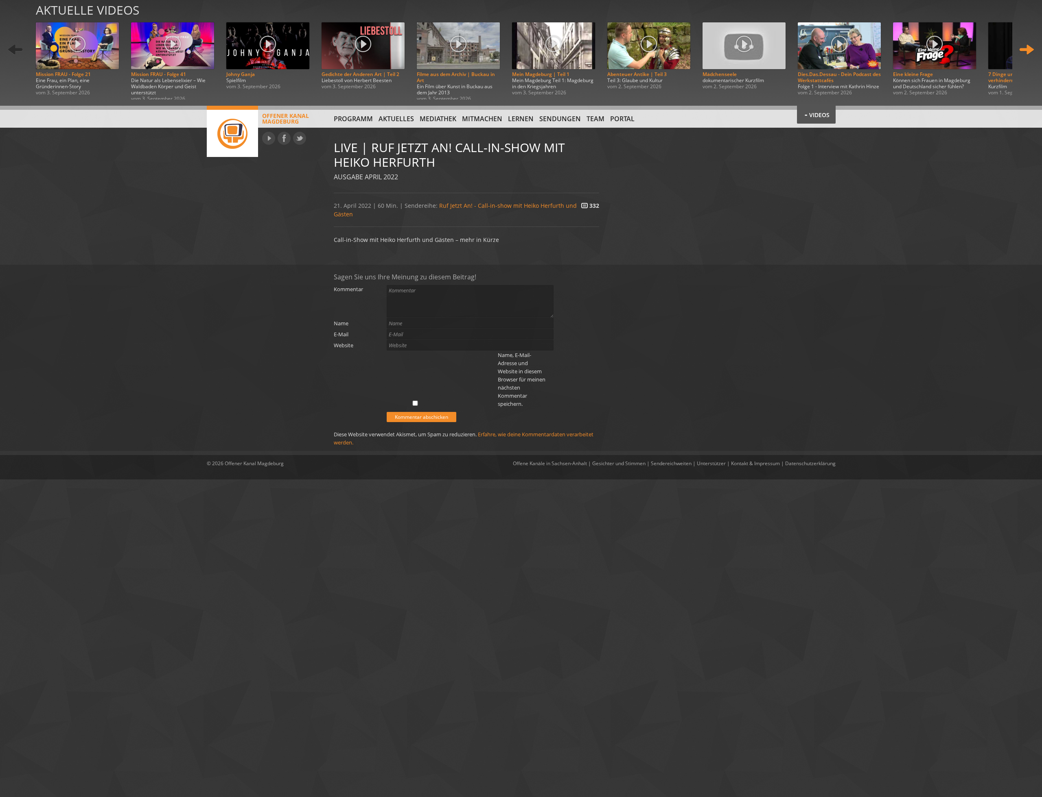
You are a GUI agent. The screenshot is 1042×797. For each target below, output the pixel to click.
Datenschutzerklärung (810, 463)
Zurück (15, 50)
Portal (622, 118)
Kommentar (348, 289)
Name (341, 323)
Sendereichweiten (671, 463)
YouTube (268, 138)
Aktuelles (396, 118)
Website (343, 345)
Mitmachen (482, 118)
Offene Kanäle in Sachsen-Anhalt (550, 463)
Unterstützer (711, 463)
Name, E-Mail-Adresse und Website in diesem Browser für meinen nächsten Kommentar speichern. (521, 379)
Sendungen (560, 118)
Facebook (284, 138)
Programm (353, 118)
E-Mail (341, 334)
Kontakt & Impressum (755, 463)
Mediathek (438, 118)
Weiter (1026, 50)
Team (595, 118)
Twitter (299, 138)
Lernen (521, 118)
